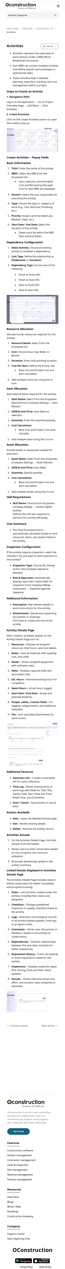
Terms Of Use (45, 1267)
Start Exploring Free (18, 1238)
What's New (14, 1206)
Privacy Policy (26, 1267)
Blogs (10, 1201)
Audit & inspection (17, 1165)
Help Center (13, 28)
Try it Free (18, 1131)
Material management (20, 1174)
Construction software (20, 1150)
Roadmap (12, 1211)
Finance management (19, 1179)
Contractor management (21, 1160)
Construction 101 (44, 28)
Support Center (16, 1233)
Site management (17, 1169)
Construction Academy (20, 1216)
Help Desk (27, 28)
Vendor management (19, 1155)
